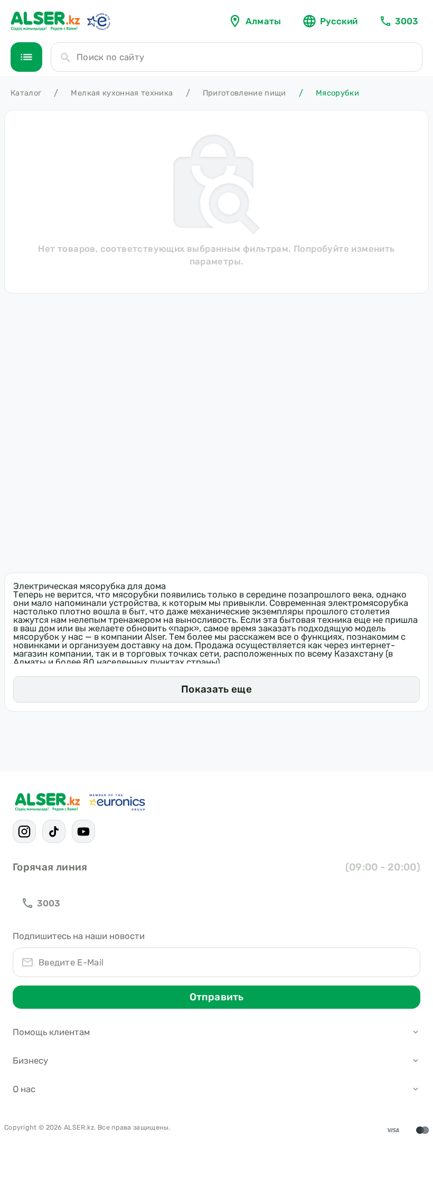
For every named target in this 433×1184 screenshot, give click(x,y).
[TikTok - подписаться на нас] (53, 831)
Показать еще (216, 689)
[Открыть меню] (26, 57)
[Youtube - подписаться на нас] (83, 831)
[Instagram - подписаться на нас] (24, 831)
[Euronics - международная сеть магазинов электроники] (98, 21)
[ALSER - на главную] (45, 21)
